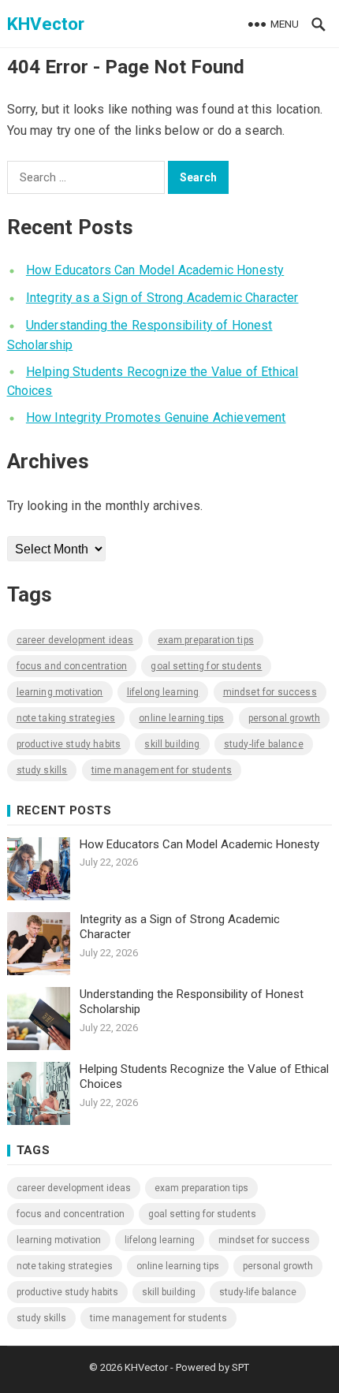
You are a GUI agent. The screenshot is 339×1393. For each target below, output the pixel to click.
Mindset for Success (270, 692)
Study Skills (42, 770)
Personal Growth (284, 718)
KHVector (45, 23)
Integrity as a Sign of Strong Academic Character (162, 297)
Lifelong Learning (163, 692)
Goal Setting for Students (206, 666)
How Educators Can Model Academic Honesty (155, 270)
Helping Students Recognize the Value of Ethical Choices (204, 1077)
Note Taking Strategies (66, 718)
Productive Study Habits (69, 744)
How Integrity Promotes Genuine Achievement (156, 417)
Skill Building (171, 744)
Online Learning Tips (181, 718)
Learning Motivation (60, 692)
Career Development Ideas (75, 640)
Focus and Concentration (72, 666)
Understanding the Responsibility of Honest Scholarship (192, 1002)
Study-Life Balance (264, 744)
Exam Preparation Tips (206, 640)
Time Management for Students (161, 770)
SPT (240, 1367)
